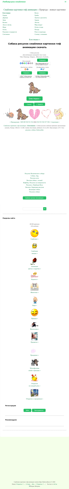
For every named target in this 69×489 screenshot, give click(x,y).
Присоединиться (38, 410)
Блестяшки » (34, 39)
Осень (5, 29)
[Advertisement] (34, 151)
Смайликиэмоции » (34, 252)
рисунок (28, 130)
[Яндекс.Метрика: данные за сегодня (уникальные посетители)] (34, 486)
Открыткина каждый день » (34, 385)
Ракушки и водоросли (10, 32)
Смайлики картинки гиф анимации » (21, 9)
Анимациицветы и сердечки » (34, 268)
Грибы (37, 15)
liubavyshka (40, 130)
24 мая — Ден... (31, 484)
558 (48, 122)
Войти (27, 410)
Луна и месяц (7, 25)
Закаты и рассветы (41, 18)
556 (43, 122)
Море (4, 27)
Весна (36, 13)
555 (40, 122)
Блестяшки (6, 13)
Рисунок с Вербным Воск (34, 185)
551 (29, 122)
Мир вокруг (38, 25)
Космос (5, 22)
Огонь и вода (39, 27)
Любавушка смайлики (14, 2)
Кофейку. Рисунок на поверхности (34, 183)
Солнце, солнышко (41, 34)
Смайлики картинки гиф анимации (15, 125)
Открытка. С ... (20, 484)
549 (24, 122)
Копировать (42, 60)
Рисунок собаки (34, 192)
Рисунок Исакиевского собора (34, 173)
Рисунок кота (34, 178)
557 (46, 122)
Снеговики (6, 34)
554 (38, 122)
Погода (37, 29)
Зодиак (37, 20)
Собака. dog (34, 176)
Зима (4, 20)
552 (32, 122)
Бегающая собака (34, 189)
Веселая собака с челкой (34, 180)
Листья (37, 22)
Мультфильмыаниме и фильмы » (35, 369)
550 (27, 122)
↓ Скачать (28, 104)
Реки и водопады (40, 32)
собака (33, 130)
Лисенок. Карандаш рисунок (34, 187)
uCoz (55, 484)
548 (21, 122)
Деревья (5, 18)
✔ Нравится (39, 104)
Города (5, 15)
